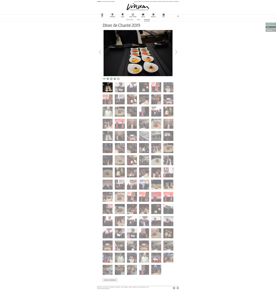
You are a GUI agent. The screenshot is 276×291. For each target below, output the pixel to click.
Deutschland (104, 1)
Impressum (135, 287)
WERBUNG (269, 30)
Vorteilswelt (154, 1)
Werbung (126, 287)
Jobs (122, 287)
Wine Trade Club (106, 287)
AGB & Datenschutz (142, 287)
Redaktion (118, 287)
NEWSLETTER (270, 24)
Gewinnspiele (147, 1)
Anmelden (177, 1)
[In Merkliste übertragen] (115, 79)
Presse (130, 287)
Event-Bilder (147, 19)
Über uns (113, 287)
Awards (136, 1)
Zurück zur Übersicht (110, 280)
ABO (268, 27)
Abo (167, 1)
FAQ (148, 287)
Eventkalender (129, 19)
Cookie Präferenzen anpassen (103, 288)
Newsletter (141, 1)
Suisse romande (111, 1)
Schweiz (99, 1)
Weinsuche (171, 1)
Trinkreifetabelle (162, 1)
